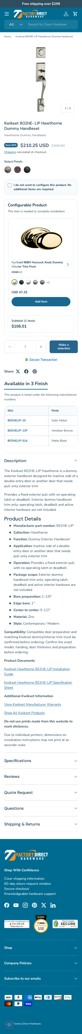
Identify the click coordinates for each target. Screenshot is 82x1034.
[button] (75, 14)
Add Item (41, 302)
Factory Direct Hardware (27, 1023)
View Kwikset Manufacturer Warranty (32, 704)
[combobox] (41, 24)
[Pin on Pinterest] (34, 371)
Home (7, 36)
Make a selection (64, 346)
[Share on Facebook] (26, 371)
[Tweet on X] (18, 371)
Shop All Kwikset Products (24, 713)
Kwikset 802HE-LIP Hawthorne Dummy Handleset (44, 36)
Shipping (10, 152)
